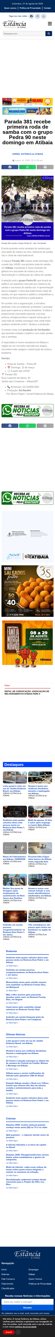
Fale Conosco (8, 1279)
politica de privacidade (25, 1326)
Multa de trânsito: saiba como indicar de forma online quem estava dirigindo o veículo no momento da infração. (26, 1169)
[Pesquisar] (48, 33)
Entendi (9, 1332)
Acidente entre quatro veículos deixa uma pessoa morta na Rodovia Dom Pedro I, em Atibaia (14, 825)
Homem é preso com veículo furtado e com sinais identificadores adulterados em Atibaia (39, 892)
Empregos (34, 1269)
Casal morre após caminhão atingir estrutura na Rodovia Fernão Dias (23, 1008)
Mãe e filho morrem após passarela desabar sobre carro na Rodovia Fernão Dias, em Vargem (26, 997)
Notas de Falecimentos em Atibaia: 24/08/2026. (14, 857)
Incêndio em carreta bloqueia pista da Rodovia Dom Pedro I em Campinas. (25, 1018)
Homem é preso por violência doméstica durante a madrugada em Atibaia (39, 789)
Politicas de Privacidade (40, 1283)
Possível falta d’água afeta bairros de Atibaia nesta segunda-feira (39, 859)
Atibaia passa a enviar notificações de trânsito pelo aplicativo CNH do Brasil (25, 1074)
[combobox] (24, 33)
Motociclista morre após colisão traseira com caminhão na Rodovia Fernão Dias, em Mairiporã (26, 984)
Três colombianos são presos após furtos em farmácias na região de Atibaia (39, 928)
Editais (32, 1274)
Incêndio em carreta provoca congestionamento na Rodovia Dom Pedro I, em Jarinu (14, 930)
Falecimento (7, 1283)
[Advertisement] (27, 66)
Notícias (5, 1274)
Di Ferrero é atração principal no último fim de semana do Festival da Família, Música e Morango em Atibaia (27, 1063)
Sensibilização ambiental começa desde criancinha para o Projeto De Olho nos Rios (26, 1182)
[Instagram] (37, 16)
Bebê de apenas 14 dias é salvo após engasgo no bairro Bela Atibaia (40, 822)
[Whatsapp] (43, 16)
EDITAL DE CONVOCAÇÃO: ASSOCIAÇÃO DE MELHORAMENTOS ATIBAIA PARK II (27, 692)
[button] (9, 167)
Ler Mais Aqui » (12, 966)
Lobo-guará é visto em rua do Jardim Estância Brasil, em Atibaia (14, 788)
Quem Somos (35, 1279)
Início (4, 1269)
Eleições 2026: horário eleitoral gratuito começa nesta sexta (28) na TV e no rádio (26, 1126)
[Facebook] (31, 16)
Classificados (7, 1288)
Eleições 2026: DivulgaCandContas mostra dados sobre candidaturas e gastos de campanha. (27, 1157)
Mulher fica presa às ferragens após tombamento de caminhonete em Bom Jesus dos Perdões (14, 893)
